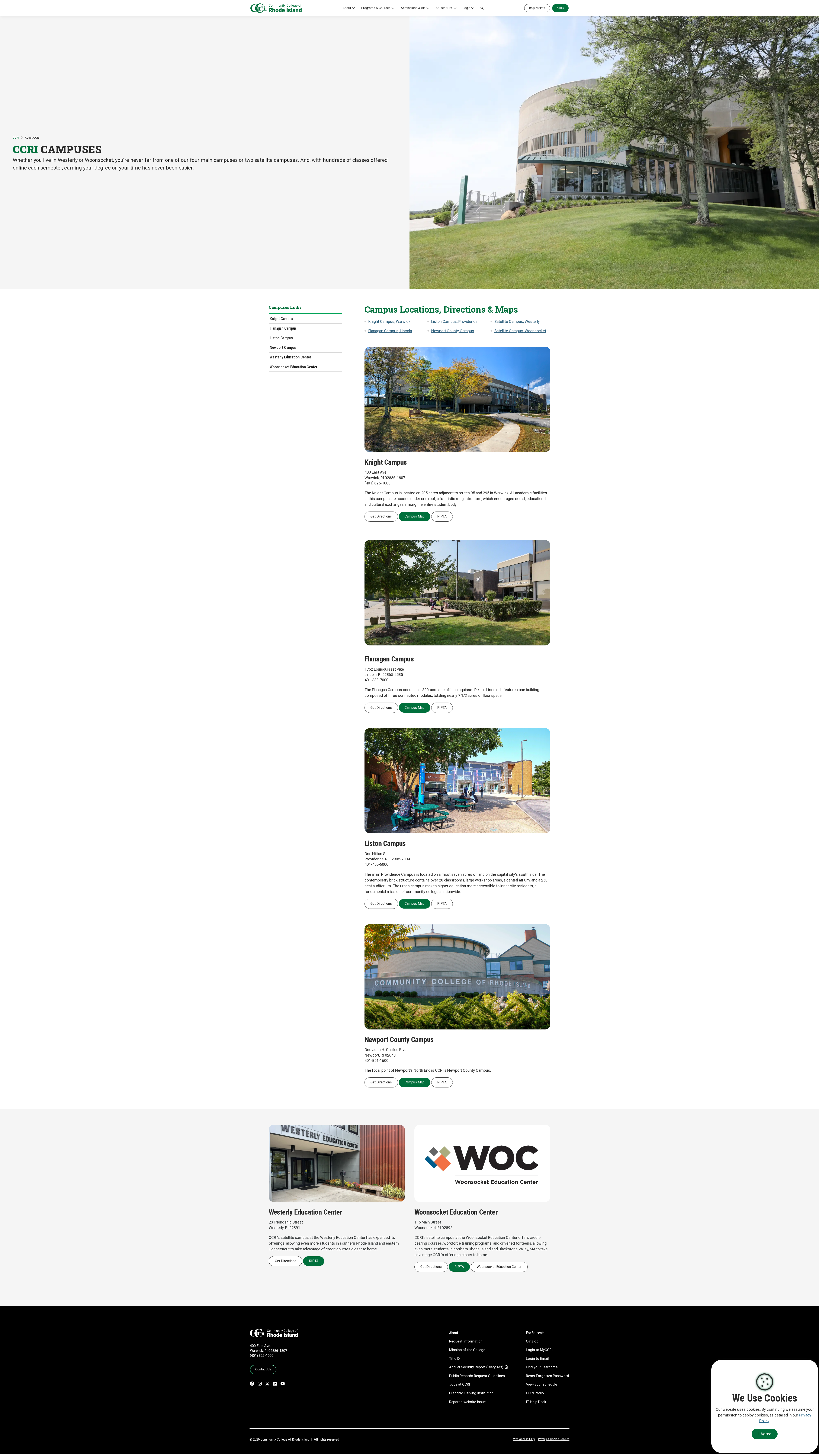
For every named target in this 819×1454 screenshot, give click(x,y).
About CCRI (32, 137)
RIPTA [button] (442, 516)
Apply (560, 7)
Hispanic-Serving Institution (471, 1393)
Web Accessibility (524, 1439)
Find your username (542, 1367)
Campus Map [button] (414, 516)
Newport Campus (283, 347)
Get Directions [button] (381, 516)
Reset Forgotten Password (547, 1376)
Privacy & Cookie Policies (553, 1439)
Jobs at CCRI (459, 1384)
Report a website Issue (467, 1402)
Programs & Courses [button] (376, 8)
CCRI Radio (535, 1393)
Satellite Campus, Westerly (517, 321)
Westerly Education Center (290, 357)
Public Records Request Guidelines (477, 1376)
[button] (482, 8)
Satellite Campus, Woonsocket (520, 331)
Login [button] (466, 8)
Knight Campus (281, 318)
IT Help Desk (536, 1402)
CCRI (16, 137)
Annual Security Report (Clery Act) (476, 1367)
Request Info (537, 8)
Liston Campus (281, 338)
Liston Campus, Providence (454, 321)
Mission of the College (467, 1350)
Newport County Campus (452, 331)
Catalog (532, 1341)
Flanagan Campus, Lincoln (390, 331)
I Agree (764, 1433)
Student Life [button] (444, 8)
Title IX (454, 1358)
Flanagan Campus (283, 328)
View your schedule (541, 1384)
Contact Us (263, 1369)
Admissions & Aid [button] (413, 8)
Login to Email (537, 1358)
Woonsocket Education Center (293, 367)
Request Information (465, 1341)
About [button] (347, 8)
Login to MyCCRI (539, 1350)
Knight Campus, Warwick (389, 321)
